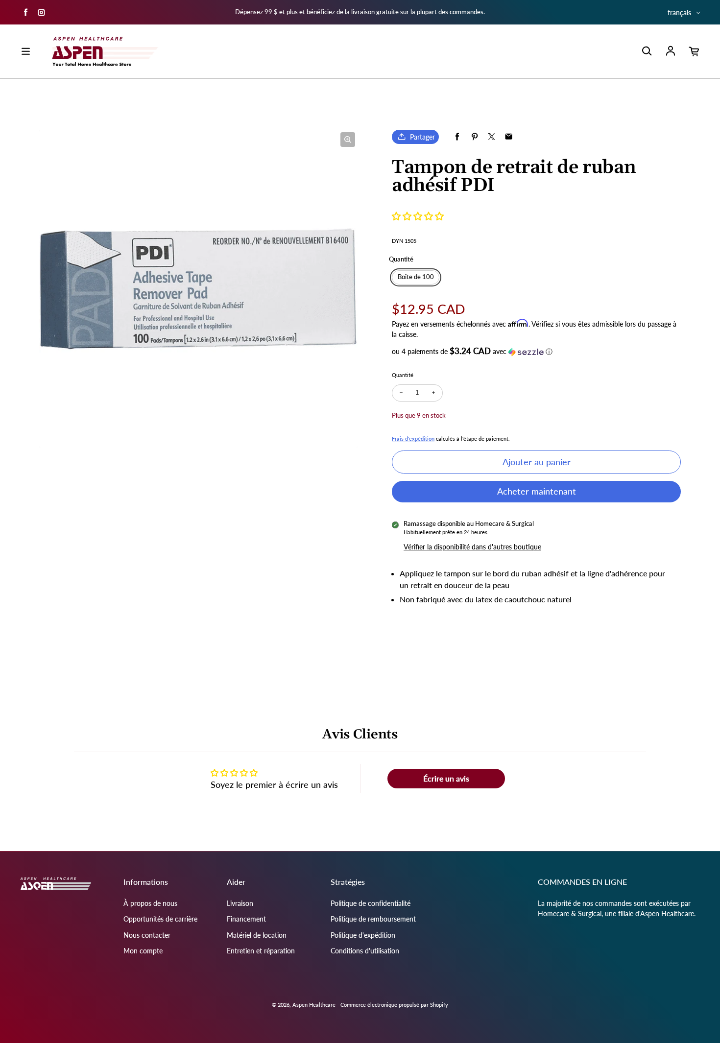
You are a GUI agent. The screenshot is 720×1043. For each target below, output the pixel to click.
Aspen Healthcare (314, 1004)
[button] (418, 216)
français (679, 12)
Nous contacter (146, 935)
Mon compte (143, 951)
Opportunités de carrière (160, 919)
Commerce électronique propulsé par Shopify (394, 1004)
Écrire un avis (446, 778)
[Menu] (25, 51)
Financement (246, 919)
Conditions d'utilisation (365, 951)
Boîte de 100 (416, 277)
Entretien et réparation (261, 951)
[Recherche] (646, 51)
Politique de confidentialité (370, 903)
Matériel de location (257, 935)
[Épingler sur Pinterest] (474, 137)
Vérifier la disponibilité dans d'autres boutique (472, 547)
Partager (422, 137)
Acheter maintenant (536, 491)
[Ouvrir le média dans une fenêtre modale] (347, 139)
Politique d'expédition (363, 935)
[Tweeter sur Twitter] (491, 137)
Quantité (402, 375)
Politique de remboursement (373, 919)
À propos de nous (150, 903)
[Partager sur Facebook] (457, 137)
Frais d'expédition (413, 438)
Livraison (240, 903)
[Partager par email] (509, 137)
